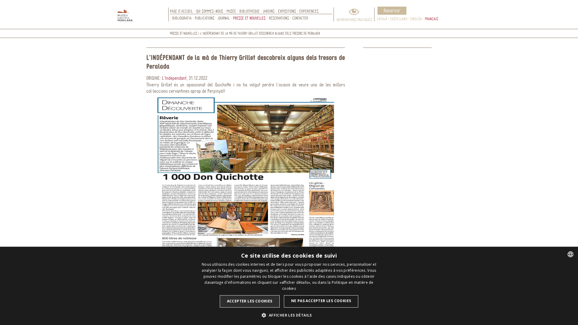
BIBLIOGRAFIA (181, 17)
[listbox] (570, 254)
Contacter (300, 17)
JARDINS (269, 11)
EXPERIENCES (309, 11)
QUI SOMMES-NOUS (209, 11)
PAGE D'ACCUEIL (181, 11)
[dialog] (289, 286)
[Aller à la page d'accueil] (143, 14)
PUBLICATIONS (204, 17)
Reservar (392, 10)
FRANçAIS (431, 18)
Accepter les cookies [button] (249, 301)
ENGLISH (416, 18)
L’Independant (174, 78)
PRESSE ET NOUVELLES (249, 17)
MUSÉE (231, 11)
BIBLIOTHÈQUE (249, 11)
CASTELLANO (398, 18)
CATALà (382, 18)
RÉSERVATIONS (279, 17)
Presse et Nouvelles (183, 33)
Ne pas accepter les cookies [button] (321, 300)
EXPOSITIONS (287, 11)
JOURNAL (224, 17)
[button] (289, 315)
